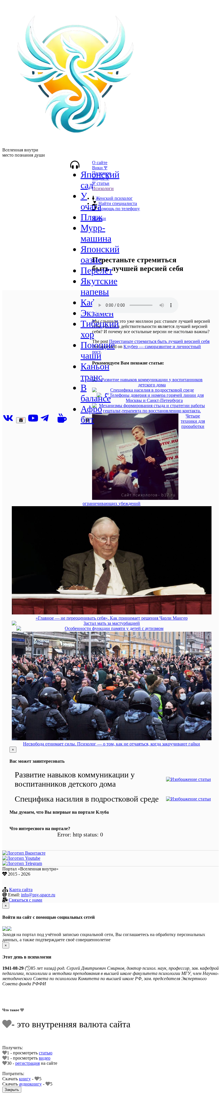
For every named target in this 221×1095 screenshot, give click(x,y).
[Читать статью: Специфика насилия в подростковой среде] (94, 390)
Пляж (91, 217)
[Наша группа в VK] (9, 418)
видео (44, 1058)
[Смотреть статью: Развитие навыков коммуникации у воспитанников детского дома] (188, 779)
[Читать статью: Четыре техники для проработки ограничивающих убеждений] (135, 457)
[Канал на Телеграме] (48, 418)
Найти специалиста (117, 203)
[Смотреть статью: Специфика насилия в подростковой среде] (188, 799)
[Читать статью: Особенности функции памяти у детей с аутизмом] (18, 629)
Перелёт (97, 270)
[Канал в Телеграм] (22, 863)
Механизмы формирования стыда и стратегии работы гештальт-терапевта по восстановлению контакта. (152, 408)
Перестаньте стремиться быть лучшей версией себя (159, 341)
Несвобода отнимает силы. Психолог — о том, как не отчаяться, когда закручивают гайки (111, 743)
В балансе (96, 392)
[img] (74, 164)
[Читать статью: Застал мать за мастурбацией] (14, 624)
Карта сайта (21, 889)
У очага (91, 201)
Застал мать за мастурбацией (111, 623)
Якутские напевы (99, 286)
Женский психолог (114, 198)
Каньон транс (95, 371)
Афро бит (91, 414)
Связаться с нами (25, 899)
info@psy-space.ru (38, 894)
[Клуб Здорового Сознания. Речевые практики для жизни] (74, 144)
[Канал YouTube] (34, 418)
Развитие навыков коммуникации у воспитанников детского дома (152, 382)
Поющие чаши (98, 350)
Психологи (103, 188)
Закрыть (12, 1090)
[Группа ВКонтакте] (23, 853)
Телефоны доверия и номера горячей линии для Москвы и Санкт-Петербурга (156, 398)
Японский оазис (100, 254)
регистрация (27, 1063)
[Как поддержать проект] (62, 418)
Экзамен (97, 313)
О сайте (99, 162)
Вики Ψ (99, 167)
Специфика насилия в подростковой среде (152, 390)
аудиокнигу (30, 1083)
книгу (25, 1078)
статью (45, 1052)
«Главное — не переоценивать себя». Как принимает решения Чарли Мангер (112, 618)
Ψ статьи (100, 183)
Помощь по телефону (119, 208)
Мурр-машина (96, 233)
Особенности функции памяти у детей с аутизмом (114, 628)
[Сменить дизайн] (87, 420)
